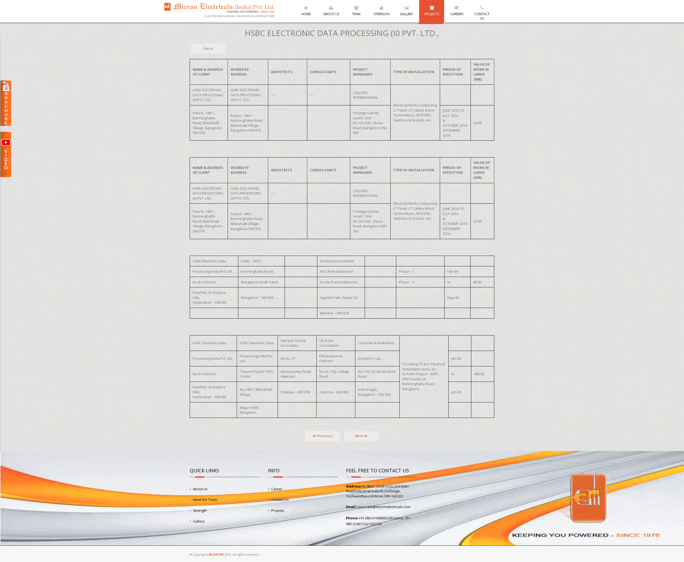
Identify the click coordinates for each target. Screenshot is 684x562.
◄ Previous (322, 435)
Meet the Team (205, 499)
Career (276, 488)
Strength (200, 510)
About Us (200, 488)
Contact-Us (280, 499)
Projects (277, 510)
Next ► (361, 435)
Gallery (199, 521)
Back (208, 48)
